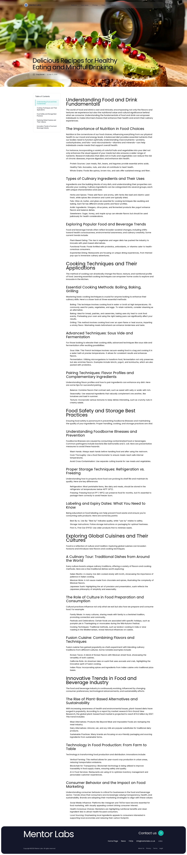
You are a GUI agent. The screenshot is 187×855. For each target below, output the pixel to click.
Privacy (148, 848)
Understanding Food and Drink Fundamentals (47, 102)
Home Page (113, 841)
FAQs (131, 841)
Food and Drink (40, 53)
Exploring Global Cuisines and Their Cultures (46, 121)
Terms (155, 848)
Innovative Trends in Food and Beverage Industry (46, 127)
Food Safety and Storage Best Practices (46, 115)
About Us (141, 848)
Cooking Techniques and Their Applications (47, 109)
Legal (161, 848)
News (123, 841)
